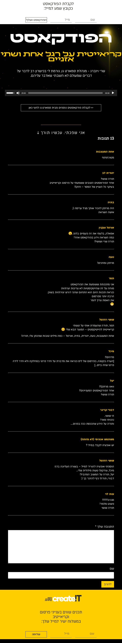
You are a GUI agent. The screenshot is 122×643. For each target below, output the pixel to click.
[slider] (65, 93)
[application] (61, 93)
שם (112, 569)
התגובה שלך (104, 527)
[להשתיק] (18, 93)
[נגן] (113, 93)
